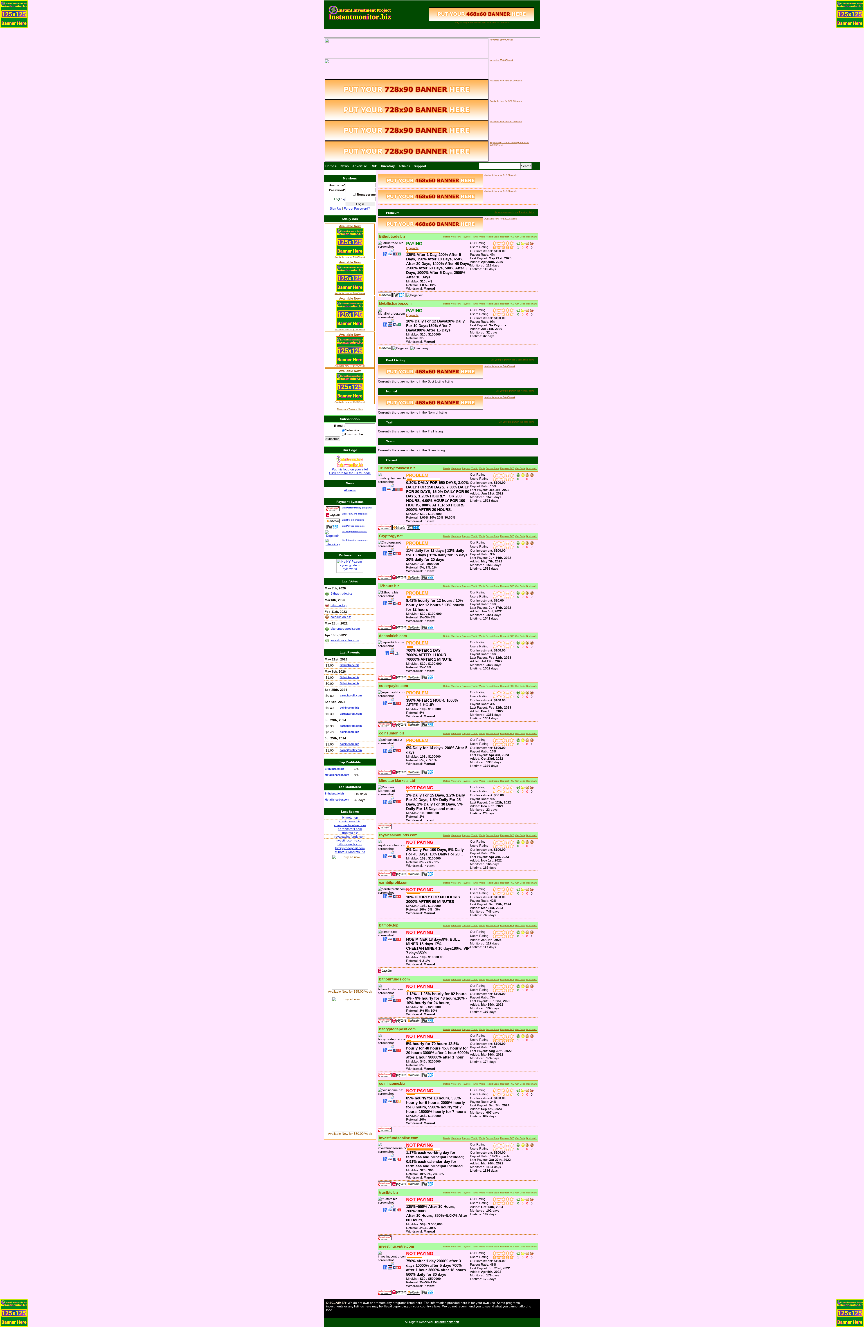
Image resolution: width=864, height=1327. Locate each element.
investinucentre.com (396, 1246)
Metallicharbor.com (395, 303)
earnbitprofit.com (393, 882)
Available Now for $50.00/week (350, 1133)
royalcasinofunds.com (398, 835)
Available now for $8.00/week (350, 293)
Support (420, 166)
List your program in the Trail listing (517, 422)
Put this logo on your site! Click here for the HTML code (350, 471)
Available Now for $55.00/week (350, 991)
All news (350, 490)
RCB (374, 166)
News (344, 166)
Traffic (474, 236)
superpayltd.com (393, 686)
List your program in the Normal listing (515, 390)
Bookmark (531, 236)
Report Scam (492, 236)
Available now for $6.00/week (350, 366)
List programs (357, 507)
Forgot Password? (357, 208)
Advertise (359, 166)
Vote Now (456, 236)
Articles (404, 166)
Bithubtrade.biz (392, 236)
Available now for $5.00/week (350, 402)
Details (446, 236)
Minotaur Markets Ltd (397, 781)
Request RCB (507, 236)
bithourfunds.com (394, 979)
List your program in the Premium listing (514, 212)
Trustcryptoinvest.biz (397, 468)
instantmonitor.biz (446, 1322)
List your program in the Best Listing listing (513, 359)
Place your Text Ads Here (350, 409)
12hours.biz (389, 586)
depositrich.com (393, 636)
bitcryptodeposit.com (397, 1029)
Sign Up (335, 208)
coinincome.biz (392, 1083)
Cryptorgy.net (391, 536)
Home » (331, 166)
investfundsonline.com (398, 1138)
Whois (482, 236)
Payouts (466, 236)
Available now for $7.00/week (350, 329)
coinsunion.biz (391, 733)
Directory (388, 166)
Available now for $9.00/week (350, 257)
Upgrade (412, 248)
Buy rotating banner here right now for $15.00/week (482, 22)
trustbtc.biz (388, 1192)
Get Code (520, 236)
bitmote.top (388, 925)
